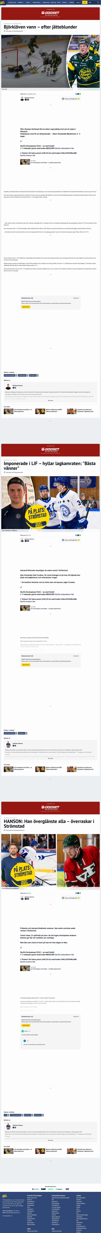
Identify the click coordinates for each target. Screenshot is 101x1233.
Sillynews (14, 460)
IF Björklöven (22, 375)
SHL (5, 1209)
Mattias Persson (29, 97)
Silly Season (46, 2)
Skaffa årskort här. (28, 155)
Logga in (78, 2)
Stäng (98, 1225)
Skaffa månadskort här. (64, 148)
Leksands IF (21, 780)
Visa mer (50, 400)
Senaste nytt (12, 2)
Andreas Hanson (29, 539)
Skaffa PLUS (26, 307)
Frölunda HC (38, 1209)
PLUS (58, 2)
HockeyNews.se (7, 23)
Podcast (71, 2)
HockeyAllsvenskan (16, 23)
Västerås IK (32, 375)
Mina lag (53, 2)
